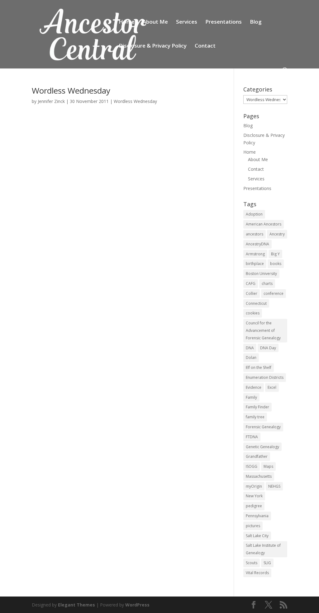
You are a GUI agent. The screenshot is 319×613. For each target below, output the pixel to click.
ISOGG (251, 466)
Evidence (253, 387)
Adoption (254, 214)
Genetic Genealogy (262, 446)
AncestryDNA (257, 244)
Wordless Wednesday (71, 90)
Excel (272, 387)
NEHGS (274, 486)
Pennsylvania (257, 515)
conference (273, 293)
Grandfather (257, 456)
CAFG (250, 283)
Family (251, 397)
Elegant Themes (76, 605)
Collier (251, 293)
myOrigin (254, 486)
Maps (268, 466)
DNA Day (268, 348)
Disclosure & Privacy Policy (153, 46)
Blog (256, 22)
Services (186, 22)
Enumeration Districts (264, 377)
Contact (205, 46)
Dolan (251, 357)
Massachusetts (259, 476)
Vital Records (257, 572)
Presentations (223, 22)
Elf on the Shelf (258, 367)
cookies (252, 313)
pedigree (254, 506)
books (275, 263)
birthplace (255, 263)
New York (254, 496)
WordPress (137, 605)
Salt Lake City (257, 535)
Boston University (261, 273)
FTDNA (252, 436)
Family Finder (257, 407)
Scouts (251, 562)
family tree (255, 417)
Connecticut (256, 303)
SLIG (267, 562)
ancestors (254, 234)
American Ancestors (263, 224)
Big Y (275, 254)
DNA (250, 348)
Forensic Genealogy (263, 427)
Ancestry (277, 234)
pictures (253, 525)
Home (127, 22)
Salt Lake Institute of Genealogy (263, 549)
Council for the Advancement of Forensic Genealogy (263, 330)
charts (267, 283)
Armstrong (255, 254)
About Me (155, 22)
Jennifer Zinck (51, 101)
